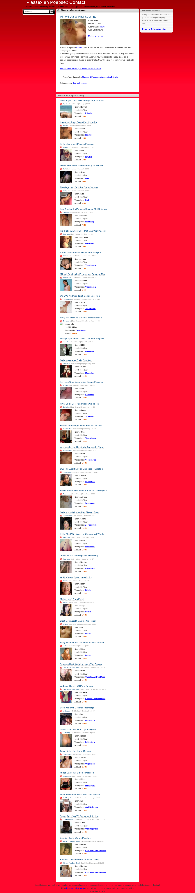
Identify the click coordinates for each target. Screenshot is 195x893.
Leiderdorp (66, 711)
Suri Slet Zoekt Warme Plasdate (75, 838)
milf (78, 83)
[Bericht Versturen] (95, 36)
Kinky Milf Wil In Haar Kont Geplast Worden (81, 317)
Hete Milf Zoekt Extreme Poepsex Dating (79, 859)
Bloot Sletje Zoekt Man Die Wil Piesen (78, 621)
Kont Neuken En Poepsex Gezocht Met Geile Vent (84, 209)
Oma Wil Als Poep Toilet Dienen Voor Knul (80, 296)
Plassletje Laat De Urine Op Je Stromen (79, 187)
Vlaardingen (67, 256)
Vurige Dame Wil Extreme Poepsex (77, 772)
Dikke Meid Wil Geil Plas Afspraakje (77, 707)
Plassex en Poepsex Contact (73, 10)
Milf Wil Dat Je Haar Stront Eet (78, 16)
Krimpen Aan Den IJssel (71, 841)
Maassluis (66, 342)
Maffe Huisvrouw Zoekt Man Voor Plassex (80, 794)
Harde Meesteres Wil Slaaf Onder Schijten (80, 252)
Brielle (65, 581)
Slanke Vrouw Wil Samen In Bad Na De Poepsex (83, 490)
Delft (64, 169)
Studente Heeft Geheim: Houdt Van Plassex (81, 664)
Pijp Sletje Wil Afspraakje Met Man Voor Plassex (83, 231)
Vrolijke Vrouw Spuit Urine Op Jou (76, 577)
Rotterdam (66, 537)
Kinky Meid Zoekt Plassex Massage (77, 144)
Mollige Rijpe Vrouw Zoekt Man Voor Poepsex (82, 338)
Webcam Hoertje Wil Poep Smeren (77, 686)
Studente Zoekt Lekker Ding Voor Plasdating (81, 469)
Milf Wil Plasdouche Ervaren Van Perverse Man (82, 274)
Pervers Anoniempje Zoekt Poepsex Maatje (81, 425)
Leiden (65, 624)
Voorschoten (67, 429)
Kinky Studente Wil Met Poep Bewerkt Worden (82, 642)
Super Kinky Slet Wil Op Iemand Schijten (79, 816)
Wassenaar (67, 472)
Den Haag (66, 212)
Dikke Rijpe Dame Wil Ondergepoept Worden (82, 100)
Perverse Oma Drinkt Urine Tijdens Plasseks (81, 382)
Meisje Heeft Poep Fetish (72, 599)
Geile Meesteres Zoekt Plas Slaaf (76, 360)
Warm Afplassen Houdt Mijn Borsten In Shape (82, 447)
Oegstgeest (67, 754)
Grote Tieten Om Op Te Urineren (76, 751)
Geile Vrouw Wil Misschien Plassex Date (79, 512)
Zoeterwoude (67, 515)
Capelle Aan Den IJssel (71, 667)
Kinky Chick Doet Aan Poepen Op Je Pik (79, 404)
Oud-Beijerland (68, 798)
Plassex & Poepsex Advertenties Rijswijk (100, 77)
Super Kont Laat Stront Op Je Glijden (78, 729)
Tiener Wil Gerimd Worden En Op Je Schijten (81, 165)
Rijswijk (102, 27)
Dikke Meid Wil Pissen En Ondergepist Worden (82, 534)
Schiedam (66, 385)
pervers (84, 83)
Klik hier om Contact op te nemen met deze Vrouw (80, 68)
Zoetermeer (67, 299)
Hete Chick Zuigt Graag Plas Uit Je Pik (78, 122)
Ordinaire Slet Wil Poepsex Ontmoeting (79, 555)
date (74, 83)
